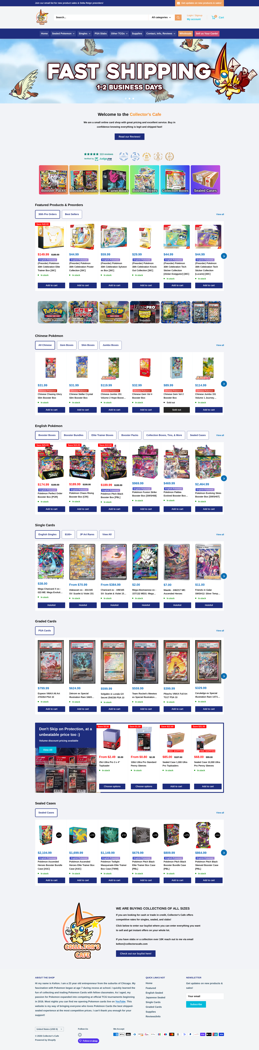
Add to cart (51, 285)
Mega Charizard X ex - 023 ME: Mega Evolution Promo (50, 590)
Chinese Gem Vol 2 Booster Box (174, 396)
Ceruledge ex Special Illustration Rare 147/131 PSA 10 (207, 695)
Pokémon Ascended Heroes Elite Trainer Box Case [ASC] (81, 865)
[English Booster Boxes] (144, 179)
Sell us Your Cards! (207, 33)
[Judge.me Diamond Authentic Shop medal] (123, 156)
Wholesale (186, 33)
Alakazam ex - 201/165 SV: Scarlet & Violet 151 (81, 592)
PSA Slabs (101, 33)
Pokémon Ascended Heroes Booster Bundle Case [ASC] (50, 865)
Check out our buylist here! (135, 953)
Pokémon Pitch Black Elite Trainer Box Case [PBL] (143, 865)
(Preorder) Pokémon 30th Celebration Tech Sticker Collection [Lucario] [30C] (206, 268)
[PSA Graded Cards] (206, 312)
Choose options (112, 786)
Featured (151, 988)
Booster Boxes (47, 435)
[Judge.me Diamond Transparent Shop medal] (135, 156)
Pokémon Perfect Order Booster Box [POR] (50, 495)
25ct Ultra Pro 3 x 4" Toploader (109, 764)
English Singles (47, 534)
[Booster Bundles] (84, 179)
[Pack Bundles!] (114, 179)
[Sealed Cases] (205, 179)
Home (44, 33)
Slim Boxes (88, 345)
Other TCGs (118, 33)
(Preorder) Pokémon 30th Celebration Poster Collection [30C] (81, 267)
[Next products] (224, 256)
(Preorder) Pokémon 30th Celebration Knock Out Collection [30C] (144, 267)
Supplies (137, 33)
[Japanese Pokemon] (83, 312)
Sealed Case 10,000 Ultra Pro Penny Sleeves (207, 764)
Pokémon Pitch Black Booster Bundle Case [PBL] (175, 865)
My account (194, 19)
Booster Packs (129, 435)
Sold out (176, 410)
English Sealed (154, 992)
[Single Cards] (175, 312)
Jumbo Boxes (111, 345)
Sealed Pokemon (61, 33)
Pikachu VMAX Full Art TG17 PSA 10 (175, 695)
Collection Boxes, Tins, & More (164, 435)
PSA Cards (44, 630)
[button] (54, 1025)
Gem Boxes (66, 345)
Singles (83, 33)
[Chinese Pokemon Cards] (114, 312)
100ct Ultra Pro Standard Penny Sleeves (143, 764)
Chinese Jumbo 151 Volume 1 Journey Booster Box (205, 396)
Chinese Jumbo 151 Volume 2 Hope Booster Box (113, 396)
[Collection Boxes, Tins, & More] (175, 179)
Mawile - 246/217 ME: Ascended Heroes (175, 592)
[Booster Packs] (53, 179)
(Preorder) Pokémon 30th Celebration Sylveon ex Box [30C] (114, 267)
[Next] (223, 757)
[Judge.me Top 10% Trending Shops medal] (169, 156)
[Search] (178, 17)
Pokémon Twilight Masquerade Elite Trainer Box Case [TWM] (114, 865)
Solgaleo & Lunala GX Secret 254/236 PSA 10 (112, 696)
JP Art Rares (87, 534)
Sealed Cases (198, 435)
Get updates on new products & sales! (201, 3)
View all (220, 214)
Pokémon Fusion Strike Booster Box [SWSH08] (144, 494)
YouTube (120, 1001)
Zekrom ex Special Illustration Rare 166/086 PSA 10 (81, 695)
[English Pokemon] (52, 312)
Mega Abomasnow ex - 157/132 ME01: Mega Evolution (144, 592)
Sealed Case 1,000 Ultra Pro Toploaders (175, 764)
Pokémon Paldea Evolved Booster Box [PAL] (175, 494)
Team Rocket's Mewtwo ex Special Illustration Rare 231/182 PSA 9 (144, 695)
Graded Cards (154, 1007)
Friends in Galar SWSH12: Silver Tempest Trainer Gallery (208, 592)
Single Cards (153, 1002)
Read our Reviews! (129, 136)
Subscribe (196, 1004)
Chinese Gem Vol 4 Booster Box (142, 396)
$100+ (68, 534)
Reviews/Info (153, 1016)
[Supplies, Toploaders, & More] (145, 312)
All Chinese (45, 345)
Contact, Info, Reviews (159, 33)
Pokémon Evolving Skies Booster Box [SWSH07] (208, 495)
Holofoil (51, 605)
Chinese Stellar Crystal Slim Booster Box (81, 396)
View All (107, 534)
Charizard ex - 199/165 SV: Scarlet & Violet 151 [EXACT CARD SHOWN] (113, 592)
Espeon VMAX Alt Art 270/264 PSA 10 (49, 695)
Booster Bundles (73, 435)
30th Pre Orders (47, 214)
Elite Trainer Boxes (102, 435)
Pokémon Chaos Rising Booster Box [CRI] (81, 495)
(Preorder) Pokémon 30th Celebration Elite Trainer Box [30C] (49, 267)
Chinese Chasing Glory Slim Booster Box (50, 396)
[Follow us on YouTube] (80, 1035)
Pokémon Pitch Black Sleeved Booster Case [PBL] (206, 865)
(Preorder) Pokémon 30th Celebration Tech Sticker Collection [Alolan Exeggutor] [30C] (176, 268)
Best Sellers (72, 214)
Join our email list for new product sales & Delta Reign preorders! (69, 3)
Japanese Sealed (155, 997)
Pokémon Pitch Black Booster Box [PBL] (112, 495)
